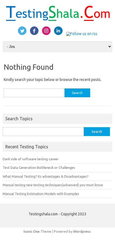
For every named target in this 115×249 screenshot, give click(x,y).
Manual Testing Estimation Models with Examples (41, 194)
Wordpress (82, 231)
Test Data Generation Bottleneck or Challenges (39, 167)
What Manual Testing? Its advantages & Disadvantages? (46, 176)
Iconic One (32, 231)
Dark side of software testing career (31, 159)
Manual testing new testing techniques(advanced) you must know (53, 185)
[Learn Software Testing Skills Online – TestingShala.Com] (57, 20)
